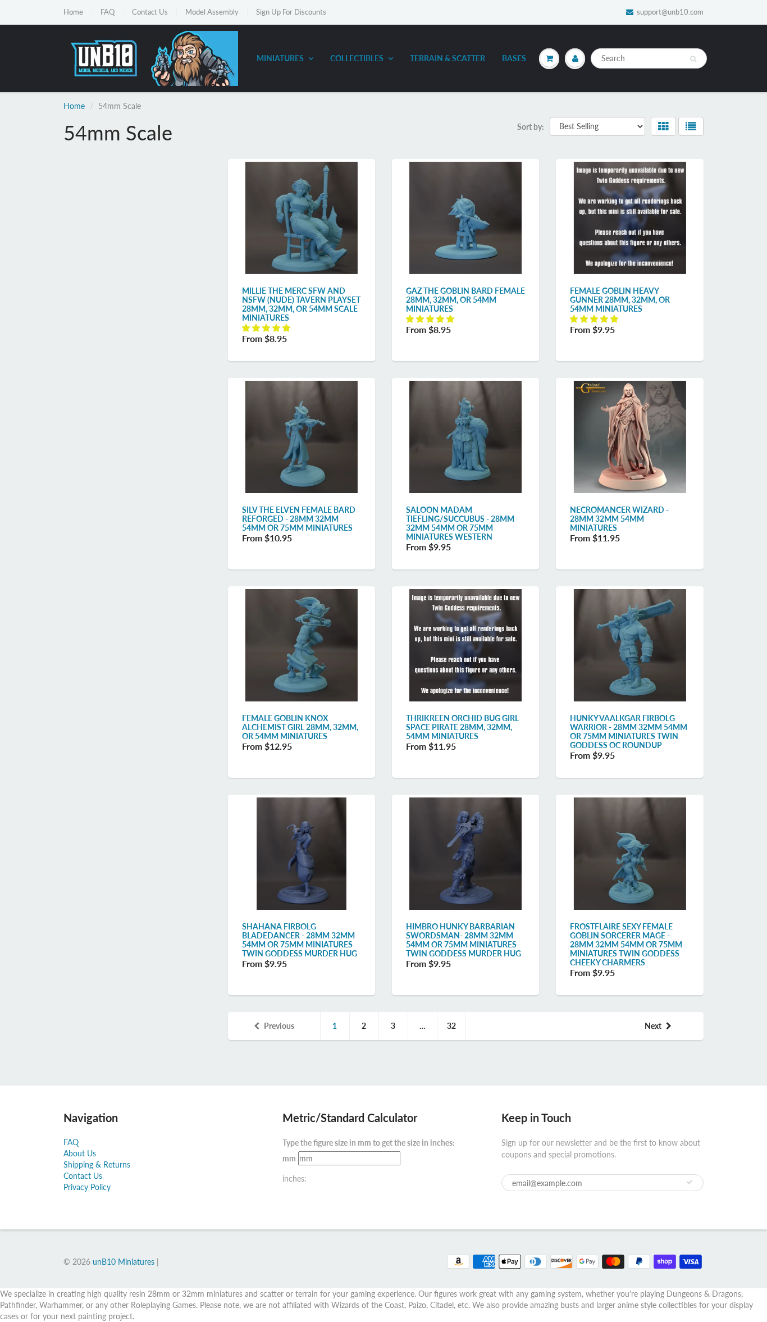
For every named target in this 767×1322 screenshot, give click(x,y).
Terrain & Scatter (447, 58)
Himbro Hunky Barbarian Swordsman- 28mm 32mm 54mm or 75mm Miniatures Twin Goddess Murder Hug (463, 940)
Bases (514, 58)
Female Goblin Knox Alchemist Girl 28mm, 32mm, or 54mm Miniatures (300, 727)
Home (73, 11)
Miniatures (280, 58)
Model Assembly (212, 11)
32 (451, 1026)
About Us (79, 1153)
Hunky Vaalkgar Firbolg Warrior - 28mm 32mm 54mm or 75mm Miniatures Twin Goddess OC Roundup (628, 731)
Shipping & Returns (96, 1164)
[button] (267, 327)
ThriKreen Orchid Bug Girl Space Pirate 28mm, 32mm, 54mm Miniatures (462, 727)
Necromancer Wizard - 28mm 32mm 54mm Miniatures (619, 518)
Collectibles (356, 58)
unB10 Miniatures (123, 1261)
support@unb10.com (670, 11)
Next (653, 1026)
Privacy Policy (87, 1187)
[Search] (693, 59)
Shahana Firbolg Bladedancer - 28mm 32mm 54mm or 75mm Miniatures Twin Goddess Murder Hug (299, 940)
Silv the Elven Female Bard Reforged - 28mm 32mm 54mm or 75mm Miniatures (298, 518)
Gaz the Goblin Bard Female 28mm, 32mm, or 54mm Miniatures (465, 299)
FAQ (108, 11)
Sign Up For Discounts (291, 11)
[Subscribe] (689, 1182)
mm (289, 1158)
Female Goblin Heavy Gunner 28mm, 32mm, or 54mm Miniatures (620, 299)
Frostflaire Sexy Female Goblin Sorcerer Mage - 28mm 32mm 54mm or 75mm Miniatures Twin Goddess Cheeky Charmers (626, 944)
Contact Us (150, 11)
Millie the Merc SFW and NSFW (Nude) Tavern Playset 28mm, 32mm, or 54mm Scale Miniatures (301, 304)
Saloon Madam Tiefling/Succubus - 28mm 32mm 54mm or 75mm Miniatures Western (460, 523)
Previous (279, 1026)
